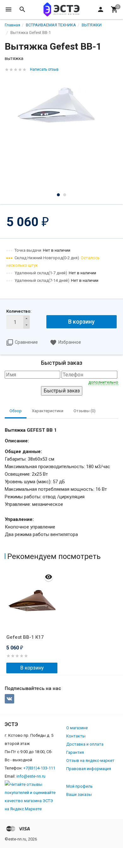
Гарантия (75, 752)
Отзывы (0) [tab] (84, 410)
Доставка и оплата (84, 744)
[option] (61, 100)
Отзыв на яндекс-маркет (90, 760)
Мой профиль (79, 786)
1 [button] (58, 195)
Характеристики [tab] (47, 410)
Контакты (75, 736)
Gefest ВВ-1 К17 (25, 637)
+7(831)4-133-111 (39, 768)
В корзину (81, 321)
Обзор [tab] (15, 410)
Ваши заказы (79, 794)
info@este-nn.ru (30, 776)
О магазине (77, 727)
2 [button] (65, 195)
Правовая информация (88, 768)
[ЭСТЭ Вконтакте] (9, 698)
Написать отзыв (44, 69)
